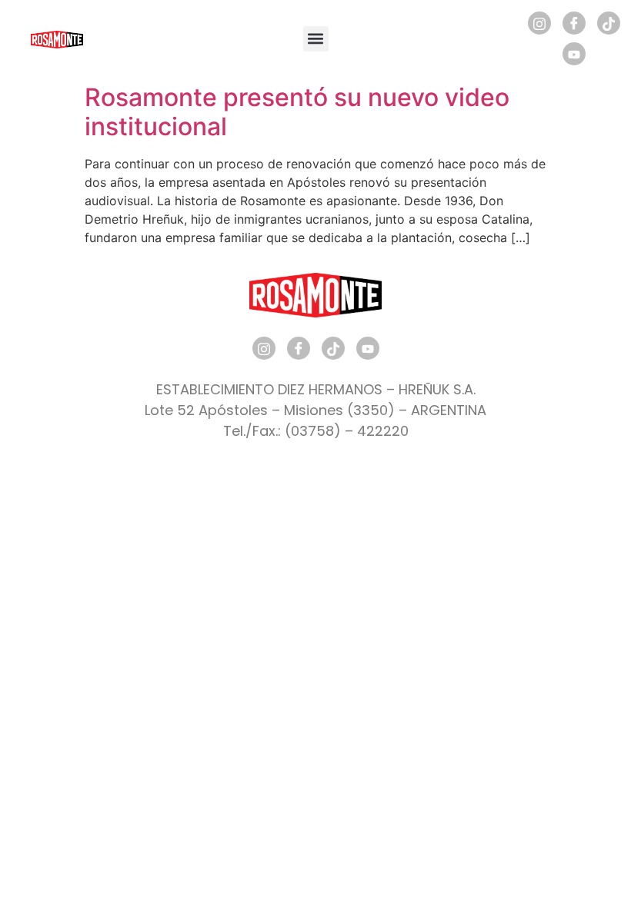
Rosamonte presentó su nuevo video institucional (297, 111)
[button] (316, 38)
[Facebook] (574, 23)
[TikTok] (608, 23)
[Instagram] (539, 23)
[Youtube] (574, 53)
